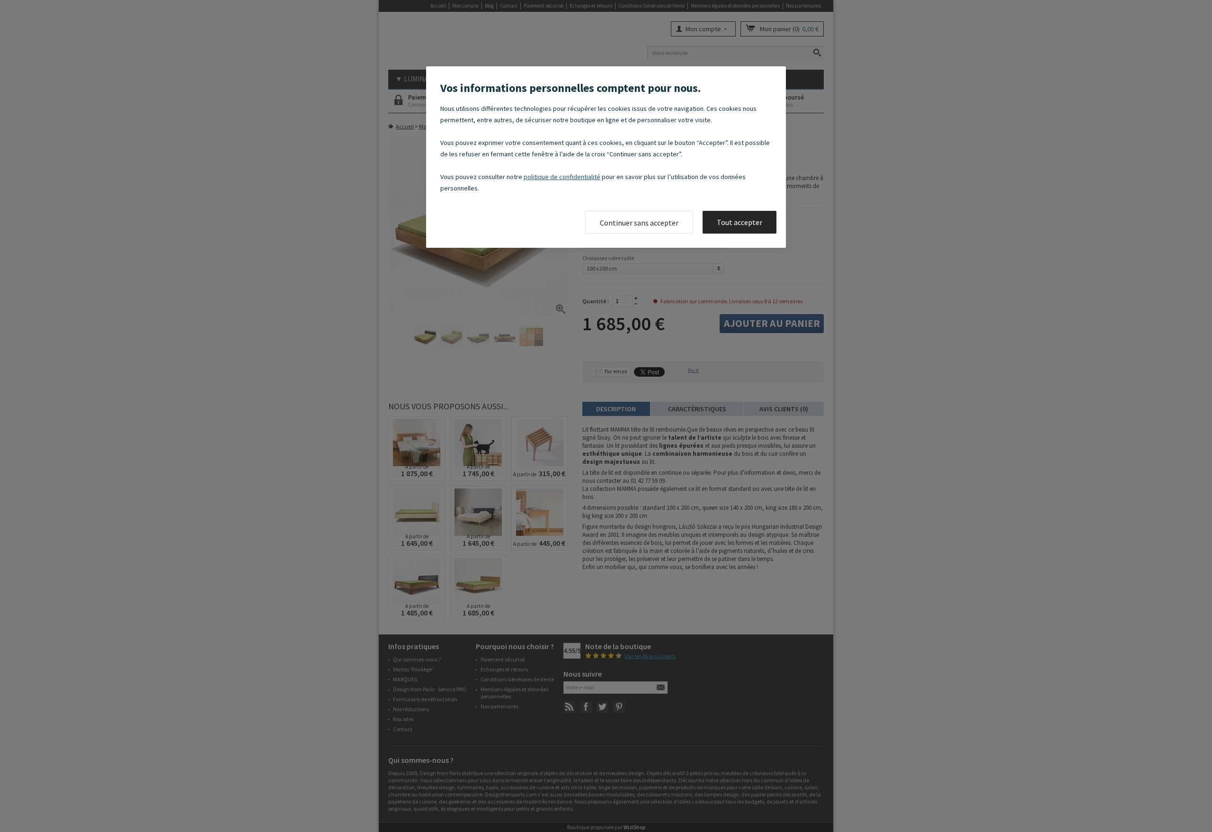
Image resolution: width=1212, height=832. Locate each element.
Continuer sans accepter (639, 222)
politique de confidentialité (562, 176)
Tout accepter (739, 222)
